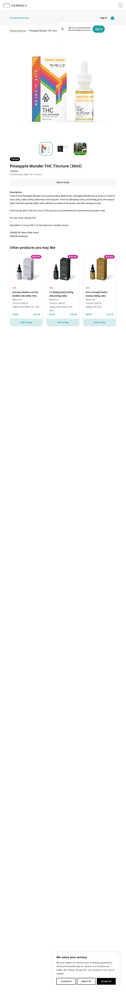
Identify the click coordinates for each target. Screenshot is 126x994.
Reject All (86, 981)
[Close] (116, 955)
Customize (66, 981)
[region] (86, 970)
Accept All (106, 981)
